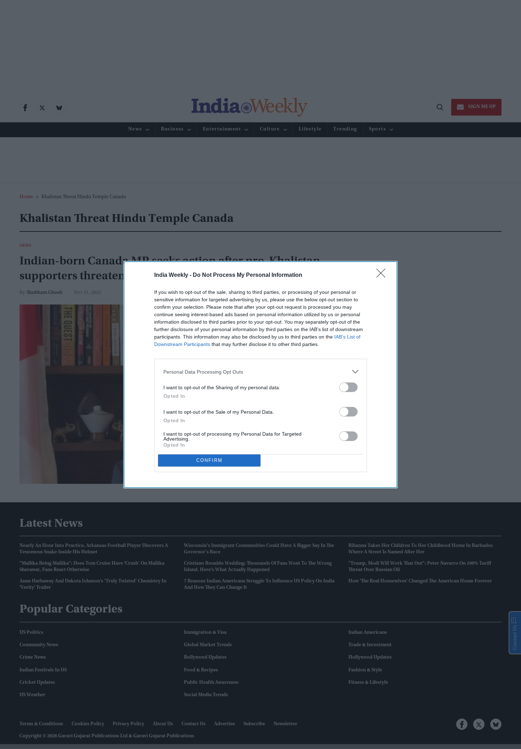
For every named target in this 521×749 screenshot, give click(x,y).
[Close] (383, 275)
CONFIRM (209, 460)
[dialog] (260, 375)
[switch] (348, 387)
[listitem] (260, 371)
